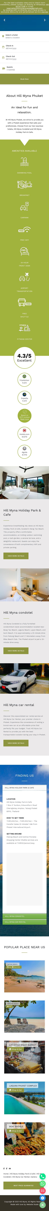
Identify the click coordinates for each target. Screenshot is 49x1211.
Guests (10, 67)
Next (44, 19)
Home (6, 1174)
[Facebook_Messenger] (43, 1198)
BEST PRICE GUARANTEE (24, 1185)
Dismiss (44, 12)
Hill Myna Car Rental (21, 1177)
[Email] (43, 1191)
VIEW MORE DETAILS (16, 556)
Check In (9, 46)
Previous (4, 19)
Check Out (10, 56)
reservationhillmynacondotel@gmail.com (24, 8)
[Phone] (43, 1176)
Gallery (34, 1177)
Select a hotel (12, 35)
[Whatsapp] (43, 1184)
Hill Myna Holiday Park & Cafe (23, 1174)
